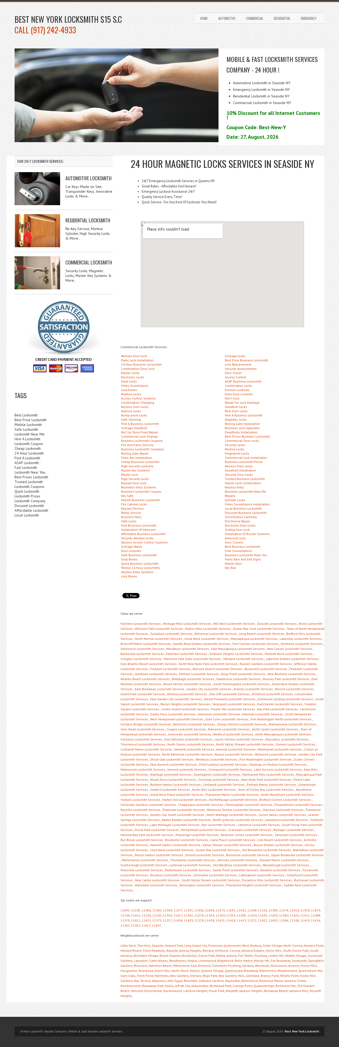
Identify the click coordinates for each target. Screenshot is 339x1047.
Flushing (261, 956)
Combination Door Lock (137, 369)
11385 (273, 910)
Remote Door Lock (134, 356)
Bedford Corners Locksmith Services (285, 800)
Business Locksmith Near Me (245, 491)
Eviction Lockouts (237, 390)
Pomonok (215, 945)
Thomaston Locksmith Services (192, 860)
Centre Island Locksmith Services (185, 709)
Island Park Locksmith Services (143, 694)
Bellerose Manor (271, 981)
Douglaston (129, 971)
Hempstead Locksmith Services (203, 830)
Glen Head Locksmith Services (142, 729)
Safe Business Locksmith (139, 555)
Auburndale (199, 986)
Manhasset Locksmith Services (280, 749)
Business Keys (131, 517)
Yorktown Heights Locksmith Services (236, 654)
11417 (177, 915)
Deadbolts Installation (241, 432)
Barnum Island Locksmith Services (217, 669)
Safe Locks (128, 521)
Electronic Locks (132, 377)
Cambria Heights (195, 991)
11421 (135, 920)
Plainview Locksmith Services (184, 810)
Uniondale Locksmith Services (215, 875)
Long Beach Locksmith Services (261, 634)
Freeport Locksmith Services (170, 669)
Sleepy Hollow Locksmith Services (242, 724)
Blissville (140, 966)
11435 (262, 915)
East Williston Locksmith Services (188, 739)
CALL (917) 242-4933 (45, 30)
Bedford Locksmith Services (233, 734)
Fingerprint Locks (237, 453)
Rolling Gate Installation (242, 424)
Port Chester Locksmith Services (256, 644)
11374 (283, 910)
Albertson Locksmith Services (219, 714)
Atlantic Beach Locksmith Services (145, 679)
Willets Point (289, 976)
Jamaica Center (295, 981)
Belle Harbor (244, 961)
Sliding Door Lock (237, 530)
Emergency (308, 18)
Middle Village (295, 956)
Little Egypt (174, 981)
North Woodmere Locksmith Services (287, 795)
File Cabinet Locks (134, 504)
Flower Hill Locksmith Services (233, 709)
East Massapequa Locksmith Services (238, 649)
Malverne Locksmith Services (229, 729)
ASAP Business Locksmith (243, 381)
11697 (156, 925)
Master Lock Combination (243, 483)
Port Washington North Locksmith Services (281, 719)
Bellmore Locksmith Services (194, 724)
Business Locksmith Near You (246, 555)
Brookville (189, 956)
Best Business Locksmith (242, 547)
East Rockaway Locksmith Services (159, 689)
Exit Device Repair (237, 521)
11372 (252, 920)
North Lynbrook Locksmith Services (238, 820)
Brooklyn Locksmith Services (170, 875)
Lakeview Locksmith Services (301, 639)
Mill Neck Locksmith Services (234, 624)
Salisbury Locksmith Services (141, 739)
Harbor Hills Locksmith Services (208, 629)
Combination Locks (238, 386)
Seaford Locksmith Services (170, 790)
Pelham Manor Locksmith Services (271, 785)
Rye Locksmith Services (218, 825)
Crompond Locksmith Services (230, 769)
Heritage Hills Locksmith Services (187, 624)
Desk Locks (129, 381)
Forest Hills (309, 966)
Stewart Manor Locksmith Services (284, 860)
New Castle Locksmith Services (157, 880)
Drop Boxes (129, 559)
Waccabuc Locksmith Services (287, 739)
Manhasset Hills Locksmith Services (268, 774)
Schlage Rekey (131, 547)
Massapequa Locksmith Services (254, 639)
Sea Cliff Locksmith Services (229, 694)
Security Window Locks (137, 538)
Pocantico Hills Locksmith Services (267, 880)
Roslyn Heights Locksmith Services (185, 704)
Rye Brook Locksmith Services (142, 840)
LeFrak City (182, 986)
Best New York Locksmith (302, 1031)
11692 (273, 920)
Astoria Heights (190, 950)
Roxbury (255, 945)
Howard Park (174, 945)
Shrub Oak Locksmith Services (172, 759)
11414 (294, 910)
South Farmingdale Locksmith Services (241, 684)
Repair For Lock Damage (242, 403)
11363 (220, 915)
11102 (157, 915)
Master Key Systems (135, 470)
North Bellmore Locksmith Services (187, 754)
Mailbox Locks (131, 394)
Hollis (169, 986)
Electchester (153, 991)
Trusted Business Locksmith (245, 479)
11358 (305, 910)
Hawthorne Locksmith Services (238, 679)
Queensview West (236, 945)
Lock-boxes (129, 390)
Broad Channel (170, 956)
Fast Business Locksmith (138, 525)
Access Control (235, 377)
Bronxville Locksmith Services (247, 855)
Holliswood (278, 966)
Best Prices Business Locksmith (247, 436)
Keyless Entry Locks (239, 466)
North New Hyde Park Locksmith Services (208, 664)
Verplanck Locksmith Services (233, 704)
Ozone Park (206, 956)
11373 (220, 910)
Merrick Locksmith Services (294, 689)
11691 (230, 910)
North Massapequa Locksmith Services (283, 734)
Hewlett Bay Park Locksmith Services (147, 835)
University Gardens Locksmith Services (148, 805)
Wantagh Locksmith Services (170, 774)
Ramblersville (131, 986)
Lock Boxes (129, 576)
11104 (125, 915)
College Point (242, 986)
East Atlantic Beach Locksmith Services (149, 664)
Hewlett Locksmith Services (194, 749)
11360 (283, 915)
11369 (167, 910)
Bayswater (232, 981)
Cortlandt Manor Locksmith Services (146, 749)
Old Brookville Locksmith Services (266, 850)
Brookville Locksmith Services (186, 840)
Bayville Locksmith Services (140, 810)
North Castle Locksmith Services (275, 729)
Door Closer (233, 373)
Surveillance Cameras (241, 517)
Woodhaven (177, 961)
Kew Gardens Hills (231, 976)
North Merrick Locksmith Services (158, 639)
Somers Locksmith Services (295, 744)
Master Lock (129, 475)
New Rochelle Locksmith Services (291, 674)
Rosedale (190, 981)
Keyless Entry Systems (137, 572)
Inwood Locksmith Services (186, 769)
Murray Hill (262, 961)
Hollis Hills (274, 950)
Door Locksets (131, 551)
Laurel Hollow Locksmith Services (239, 739)
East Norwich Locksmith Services (173, 764)
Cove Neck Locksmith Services (172, 850)
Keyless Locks (131, 411)
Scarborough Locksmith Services (144, 865)
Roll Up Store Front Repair (139, 432)
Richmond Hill (285, 986)
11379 (125, 920)
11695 (125, 910)
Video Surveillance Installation (247, 504)
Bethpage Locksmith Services (193, 679)
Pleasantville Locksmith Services (298, 805)
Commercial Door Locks (242, 441)
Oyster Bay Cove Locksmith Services (259, 629)
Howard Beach (131, 950)
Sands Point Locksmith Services (235, 870)
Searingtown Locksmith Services (217, 774)
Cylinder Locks (235, 500)
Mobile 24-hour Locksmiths (140, 568)
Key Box (230, 568)
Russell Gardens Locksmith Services (266, 664)
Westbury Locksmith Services (216, 759)
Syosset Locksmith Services (277, 624)
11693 (273, 915)
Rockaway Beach (276, 991)
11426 (294, 915)
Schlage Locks (235, 356)
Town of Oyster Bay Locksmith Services (266, 790)
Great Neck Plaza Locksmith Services (176, 795)
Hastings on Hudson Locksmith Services (278, 764)
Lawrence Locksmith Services (259, 825)
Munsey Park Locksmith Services (286, 679)
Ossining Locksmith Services (218, 779)
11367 (135, 925)
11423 (146, 920)
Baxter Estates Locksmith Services (186, 820)
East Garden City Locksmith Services (176, 699)
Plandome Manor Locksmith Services (232, 795)
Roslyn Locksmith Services (234, 754)
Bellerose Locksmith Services (216, 634)
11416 (315, 920)
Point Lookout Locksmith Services (223, 764)
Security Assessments (241, 369)
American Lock (235, 538)
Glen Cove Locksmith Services (226, 719)
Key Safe (127, 496)
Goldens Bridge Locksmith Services (146, 724)
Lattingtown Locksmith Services (261, 875)
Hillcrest (137, 991)
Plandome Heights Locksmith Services (254, 885)
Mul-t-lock (232, 398)
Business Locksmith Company (142, 449)
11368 (252, 910)
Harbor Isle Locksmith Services (184, 800)
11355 (188, 910)
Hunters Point (313, 945)
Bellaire (208, 950)
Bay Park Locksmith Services (277, 709)
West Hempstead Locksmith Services (176, 719)
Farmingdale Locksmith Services (248, 805)
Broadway (251, 971)
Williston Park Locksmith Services (159, 629)
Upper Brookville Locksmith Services (297, 855)
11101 (262, 910)
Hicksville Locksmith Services (142, 870)
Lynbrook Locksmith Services (190, 865)
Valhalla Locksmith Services (243, 659)
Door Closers (234, 542)
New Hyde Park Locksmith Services (266, 779)
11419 (305, 920)
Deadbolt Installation (240, 470)
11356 (167, 915)
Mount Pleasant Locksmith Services (229, 699)
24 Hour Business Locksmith (141, 364)
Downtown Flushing (226, 966)
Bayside (172, 950)
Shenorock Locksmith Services (142, 649)
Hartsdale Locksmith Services (156, 885)
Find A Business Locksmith (140, 424)
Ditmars (196, 976)
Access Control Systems (138, 398)
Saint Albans (158, 961)
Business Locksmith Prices (244, 462)
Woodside (262, 966)
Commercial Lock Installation (246, 458)
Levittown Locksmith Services (156, 674)
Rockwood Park (220, 986)
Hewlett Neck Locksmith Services (289, 654)
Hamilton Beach (160, 966)
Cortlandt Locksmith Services (224, 785)
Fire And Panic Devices (137, 445)
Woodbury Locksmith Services (187, 649)
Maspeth (232, 991)
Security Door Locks (239, 475)
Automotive (226, 18)
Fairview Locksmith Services (141, 624)
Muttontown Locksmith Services (188, 870)
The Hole (143, 945)
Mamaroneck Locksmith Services (292, 724)
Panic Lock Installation (137, 360)
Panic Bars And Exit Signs (243, 559)
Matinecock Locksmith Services (143, 769)
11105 (135, 910)
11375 (157, 920)
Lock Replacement (238, 364)
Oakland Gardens (211, 981)
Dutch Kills (162, 971)
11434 (177, 920)
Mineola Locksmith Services (187, 694)
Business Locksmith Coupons (142, 441)
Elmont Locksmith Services (204, 855)
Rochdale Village (145, 956)
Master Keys (233, 563)
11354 (230, 915)
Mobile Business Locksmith (140, 500)
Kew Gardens (179, 976)
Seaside (157, 945)
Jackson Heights (250, 991)
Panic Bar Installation (136, 458)
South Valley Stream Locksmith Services (211, 880)
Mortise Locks (234, 449)
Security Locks (235, 445)
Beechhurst (250, 981)
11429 (315, 910)
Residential (282, 18)
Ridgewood (225, 961)
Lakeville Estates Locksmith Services (292, 659)
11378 (199, 920)
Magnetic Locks (236, 419)
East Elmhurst (201, 966)
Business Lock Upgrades (242, 428)
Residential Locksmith (87, 220)
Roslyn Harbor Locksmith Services (159, 855)
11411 (135, 915)
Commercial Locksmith (88, 262)
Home (204, 18)
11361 (188, 915)
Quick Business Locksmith (139, 563)
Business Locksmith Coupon (141, 491)
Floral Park (216, 991)
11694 (209, 910)
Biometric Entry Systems (138, 487)
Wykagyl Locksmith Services (293, 830)
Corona (235, 950)
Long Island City (195, 945)
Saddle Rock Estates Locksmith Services (201, 644)
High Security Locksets (137, 466)
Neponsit (158, 981)
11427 (145, 925)
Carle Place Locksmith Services (232, 840)
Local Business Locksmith (243, 508)
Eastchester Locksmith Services (279, 704)
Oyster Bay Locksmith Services (218, 850)
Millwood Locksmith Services (275, 754)
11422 (262, 920)
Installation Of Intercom (138, 530)
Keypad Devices (132, 508)
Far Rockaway (280, 961)
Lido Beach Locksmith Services (279, 840)
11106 (294, 920)
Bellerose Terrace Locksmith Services (234, 810)
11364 (283, 920)
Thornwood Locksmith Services (143, 744)
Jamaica (248, 966)
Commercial (254, 18)
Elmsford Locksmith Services (272, 694)
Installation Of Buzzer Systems (247, 534)
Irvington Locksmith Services (141, 659)
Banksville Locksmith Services (142, 654)
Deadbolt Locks (236, 407)
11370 (199, 915)
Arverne (293, 966)
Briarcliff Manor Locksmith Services (146, 644)
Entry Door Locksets (239, 394)
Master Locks (130, 373)
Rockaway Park (153, 986)
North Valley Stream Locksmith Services (245, 744)
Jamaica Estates (252, 950)
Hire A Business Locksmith (243, 415)
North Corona (292, 945)
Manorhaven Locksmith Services (145, 860)
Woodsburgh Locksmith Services (286, 865)
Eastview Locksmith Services (186, 654)
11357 (167, 920)
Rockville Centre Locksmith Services (247, 835)
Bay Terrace (142, 981)
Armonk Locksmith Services (236, 749)
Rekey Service (131, 513)
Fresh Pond (145, 976)
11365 (157, 910)
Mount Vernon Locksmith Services (187, 684)
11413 (241, 920)
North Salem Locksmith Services (190, 744)
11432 (241, 910)
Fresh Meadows (154, 950)
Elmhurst (221, 950)
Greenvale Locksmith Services (189, 734)
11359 (209, 915)
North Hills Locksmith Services (214, 790)
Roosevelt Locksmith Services (265, 669)
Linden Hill (276, 956)
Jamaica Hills (298, 991)
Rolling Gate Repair (135, 453)
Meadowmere (287, 971)
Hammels (161, 976)
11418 (230, 920)
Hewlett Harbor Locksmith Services (175, 845)
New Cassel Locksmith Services (289, 649)
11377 (177, 910)
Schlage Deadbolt (134, 428)
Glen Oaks (128, 976)
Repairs (230, 496)
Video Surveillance (134, 386)
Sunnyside (299, 961)
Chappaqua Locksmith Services (200, 805)
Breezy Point (270, 976)
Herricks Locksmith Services (237, 860)
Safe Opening (131, 419)
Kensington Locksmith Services (202, 885)
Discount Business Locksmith (246, 513)
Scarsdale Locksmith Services (249, 830)
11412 (305, 915)
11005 (241, 915)
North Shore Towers (186, 971)
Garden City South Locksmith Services (177, 815)
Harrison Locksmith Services (283, 810)
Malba (220, 956)
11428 (209, 920)
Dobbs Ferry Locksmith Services (173, 714)
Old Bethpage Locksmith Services (233, 800)
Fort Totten (245, 956)
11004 (315, 915)
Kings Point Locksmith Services (243, 674)
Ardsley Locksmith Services (253, 689)
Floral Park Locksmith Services (157, 830)
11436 (199, 910)
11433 (188, 920)
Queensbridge (263, 986)
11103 (146, 915)
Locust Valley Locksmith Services (282, 815)
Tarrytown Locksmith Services (296, 835)
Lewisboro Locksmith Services (286, 820)
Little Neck (128, 945)
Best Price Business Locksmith (246, 360)
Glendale (253, 976)
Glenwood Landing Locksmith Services (285, 699)
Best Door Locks (236, 411)
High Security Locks (135, 479)
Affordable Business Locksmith (143, 534)
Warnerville (267, 971)
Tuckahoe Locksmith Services (171, 634)
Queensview (234, 971)
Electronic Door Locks (240, 525)
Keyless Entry (234, 487)
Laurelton (141, 961)
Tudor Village (272, 945)
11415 (220, 920)
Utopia (192, 961)
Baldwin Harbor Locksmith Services (175, 785)
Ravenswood (172, 991)
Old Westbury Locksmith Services (237, 865)
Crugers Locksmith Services (186, 729)
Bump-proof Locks (134, 415)
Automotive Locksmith (88, 178)
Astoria (231, 956)
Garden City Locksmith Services (208, 689)
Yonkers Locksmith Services (140, 800)
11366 (146, 910)
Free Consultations (238, 551)
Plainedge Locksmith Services (197, 835)
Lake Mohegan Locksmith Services (175, 825)
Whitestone (181, 966)
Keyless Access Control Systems (144, 542)
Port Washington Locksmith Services (265, 759)
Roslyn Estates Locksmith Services (278, 845)
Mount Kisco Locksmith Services (173, 779)
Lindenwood (207, 961)
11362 (125, 925)
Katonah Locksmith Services (262, 714)
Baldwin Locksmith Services (280, 870)
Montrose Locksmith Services (302, 644)
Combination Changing (137, 403)
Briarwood (146, 971)
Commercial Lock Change (139, 436)
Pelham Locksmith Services (199, 674)
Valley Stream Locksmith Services (227, 845)
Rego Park (210, 976)
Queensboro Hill (310, 971)
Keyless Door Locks (135, 407)
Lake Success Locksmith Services (278, 769)
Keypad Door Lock (133, 483)
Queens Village (212, 971)
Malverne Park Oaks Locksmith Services (192, 659)
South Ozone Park (296, 950)
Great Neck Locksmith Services (206, 639)
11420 (252, 915)
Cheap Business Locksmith (140, 462)
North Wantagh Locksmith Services (232, 815)
